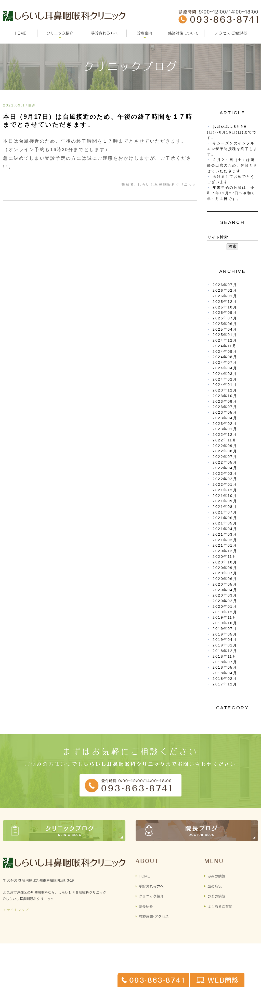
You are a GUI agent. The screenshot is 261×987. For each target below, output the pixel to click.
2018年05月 (225, 667)
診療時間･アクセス (154, 916)
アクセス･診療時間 (231, 33)
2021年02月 (225, 540)
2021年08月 (225, 507)
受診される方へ (104, 33)
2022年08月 (225, 451)
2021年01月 (225, 545)
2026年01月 (225, 296)
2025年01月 (225, 335)
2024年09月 (225, 352)
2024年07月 (225, 362)
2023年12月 (225, 390)
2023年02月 (225, 424)
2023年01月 (225, 429)
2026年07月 (225, 285)
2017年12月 (225, 684)
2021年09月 (225, 501)
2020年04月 (225, 590)
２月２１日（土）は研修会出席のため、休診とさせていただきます (232, 165)
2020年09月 (225, 568)
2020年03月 (225, 595)
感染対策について (183, 33)
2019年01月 (225, 645)
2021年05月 (225, 523)
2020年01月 (225, 607)
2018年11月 (225, 656)
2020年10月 (225, 562)
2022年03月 (225, 474)
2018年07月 (225, 662)
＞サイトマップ (16, 910)
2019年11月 (225, 617)
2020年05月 (225, 584)
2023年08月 (225, 401)
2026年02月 (225, 290)
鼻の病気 (214, 886)
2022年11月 (225, 440)
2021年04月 (225, 529)
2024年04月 (225, 368)
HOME (20, 33)
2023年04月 (225, 418)
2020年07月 (225, 573)
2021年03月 (225, 534)
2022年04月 (225, 468)
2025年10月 (225, 307)
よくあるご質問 (219, 906)
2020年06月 (225, 579)
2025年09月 (225, 313)
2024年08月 (225, 357)
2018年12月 (225, 651)
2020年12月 (225, 551)
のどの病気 (216, 896)
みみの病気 (216, 876)
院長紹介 (146, 906)
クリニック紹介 (151, 896)
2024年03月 (225, 374)
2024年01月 (225, 385)
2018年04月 (225, 673)
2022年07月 (225, 457)
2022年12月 (225, 435)
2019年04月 (225, 640)
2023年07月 (225, 407)
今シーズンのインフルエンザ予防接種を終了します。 (232, 148)
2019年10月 (225, 623)
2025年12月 (225, 302)
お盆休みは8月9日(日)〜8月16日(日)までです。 (231, 132)
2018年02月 (225, 679)
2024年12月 (225, 340)
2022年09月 (225, 446)
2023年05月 (225, 412)
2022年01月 (225, 484)
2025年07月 (225, 318)
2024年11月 (225, 346)
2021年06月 (225, 518)
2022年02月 (225, 479)
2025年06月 (225, 324)
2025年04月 (225, 329)
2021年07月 (225, 512)
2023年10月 (225, 396)
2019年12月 (225, 612)
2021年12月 (225, 490)
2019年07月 (225, 629)
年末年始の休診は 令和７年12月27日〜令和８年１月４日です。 (231, 193)
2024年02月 (225, 379)
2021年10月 (225, 496)
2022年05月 (225, 462)
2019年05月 (225, 634)
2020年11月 (225, 557)
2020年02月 (225, 601)
